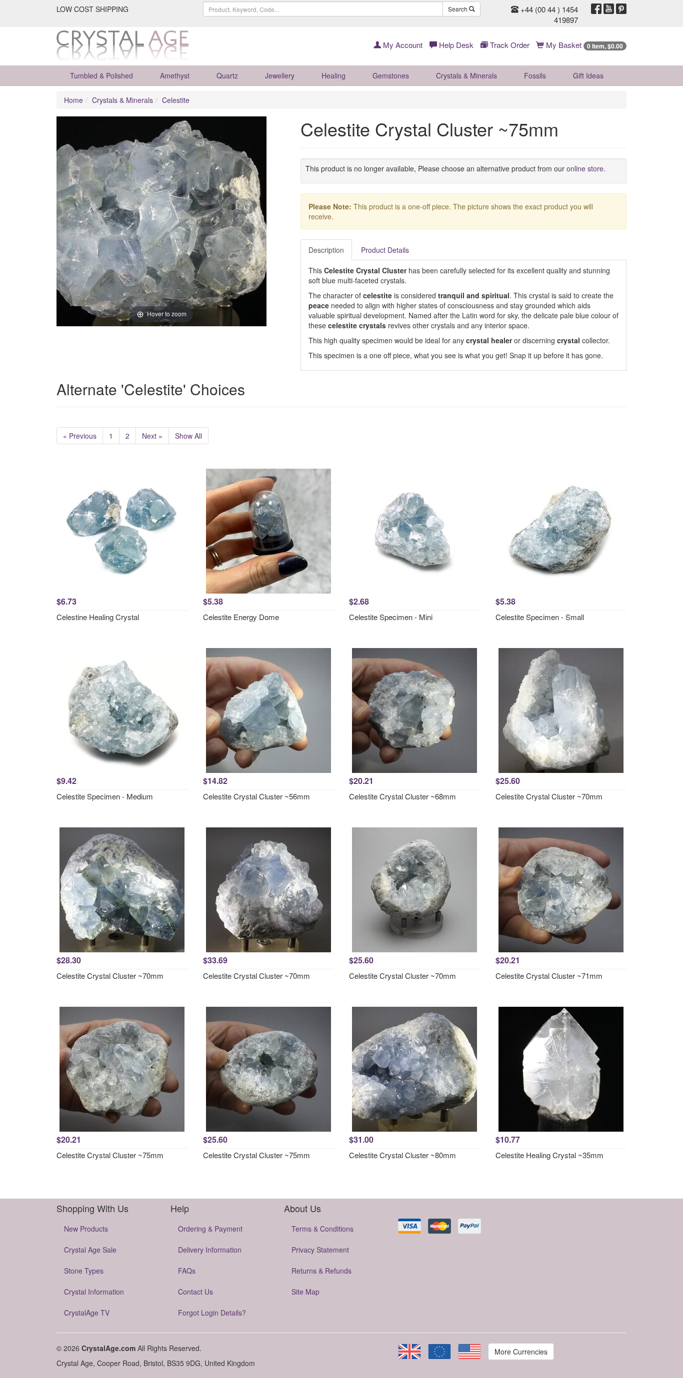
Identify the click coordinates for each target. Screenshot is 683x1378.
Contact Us (195, 1292)
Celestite (176, 100)
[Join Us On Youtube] (609, 8)
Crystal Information (94, 1292)
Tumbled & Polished (101, 75)
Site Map (306, 1292)
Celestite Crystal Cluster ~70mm (549, 796)
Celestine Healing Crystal (97, 617)
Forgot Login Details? (212, 1313)
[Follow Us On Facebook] (596, 8)
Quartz (227, 75)
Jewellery (279, 75)
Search (458, 8)
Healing (334, 75)
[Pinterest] (621, 8)
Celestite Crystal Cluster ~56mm (256, 796)
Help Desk (455, 44)
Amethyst (175, 75)
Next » (152, 436)
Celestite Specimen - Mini (390, 617)
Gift (588, 75)
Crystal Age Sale (90, 1250)
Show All (188, 436)
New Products (86, 1229)
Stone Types (84, 1271)
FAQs (187, 1271)
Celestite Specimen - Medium (104, 796)
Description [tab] (326, 250)
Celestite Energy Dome (241, 617)
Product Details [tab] (385, 250)
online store (585, 168)
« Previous (79, 436)
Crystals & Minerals (466, 75)
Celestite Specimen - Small (540, 617)
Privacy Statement (320, 1250)
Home (73, 100)
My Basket (583, 44)
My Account (401, 44)
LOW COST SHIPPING (92, 9)
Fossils (535, 75)
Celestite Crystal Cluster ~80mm (402, 1155)
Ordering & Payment (210, 1229)
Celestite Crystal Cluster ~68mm (402, 796)
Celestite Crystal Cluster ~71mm (549, 975)
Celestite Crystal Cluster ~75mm (110, 1155)
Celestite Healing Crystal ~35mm (550, 1155)
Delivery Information (210, 1250)
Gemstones (390, 75)
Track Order (509, 44)
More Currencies (521, 1352)
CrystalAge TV (87, 1313)
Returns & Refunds (322, 1271)
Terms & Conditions (323, 1229)
